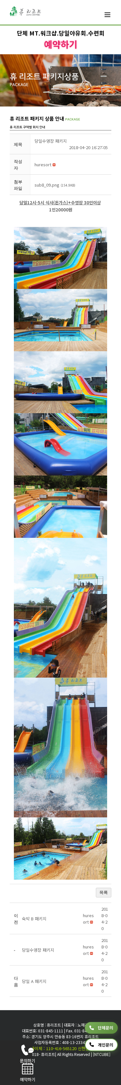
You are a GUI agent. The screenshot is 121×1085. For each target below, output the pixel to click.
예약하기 (60, 44)
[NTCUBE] (101, 1054)
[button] (43, 164)
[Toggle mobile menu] (108, 14)
